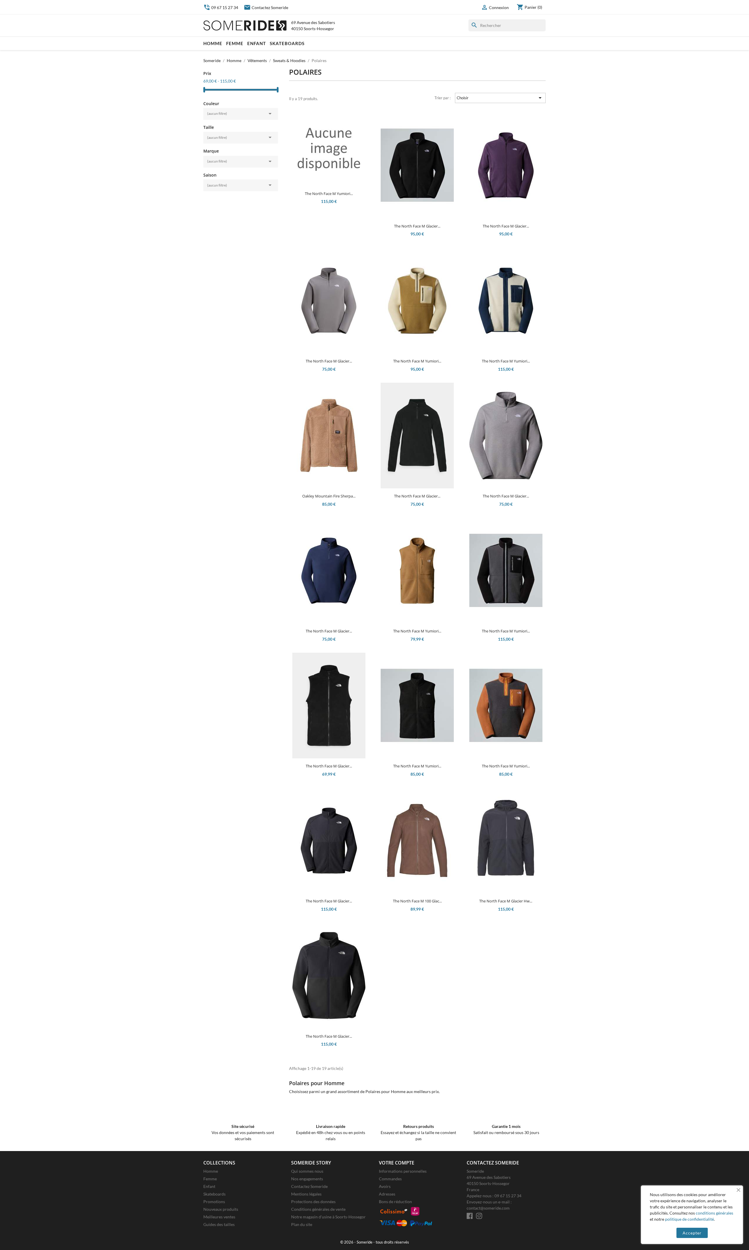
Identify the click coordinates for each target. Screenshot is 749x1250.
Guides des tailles (219, 1224)
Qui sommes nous (307, 1171)
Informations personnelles (403, 1171)
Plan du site (301, 1224)
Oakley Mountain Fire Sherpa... (328, 496)
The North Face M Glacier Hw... (505, 901)
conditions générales (714, 1212)
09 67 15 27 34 (220, 7)
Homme (212, 43)
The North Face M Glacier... (417, 226)
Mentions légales (306, 1193)
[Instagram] (479, 1215)
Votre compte (396, 1163)
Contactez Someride (266, 7)
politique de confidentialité (689, 1219)
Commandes (390, 1178)
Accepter (692, 1232)
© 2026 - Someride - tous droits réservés (374, 1242)
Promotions (214, 1201)
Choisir (500, 97)
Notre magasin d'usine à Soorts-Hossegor (328, 1216)
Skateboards (287, 43)
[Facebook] (470, 1215)
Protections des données (313, 1201)
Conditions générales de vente (318, 1209)
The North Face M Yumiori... (329, 193)
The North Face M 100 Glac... (417, 901)
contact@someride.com (488, 1207)
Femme (234, 43)
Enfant (256, 43)
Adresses (387, 1193)
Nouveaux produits (220, 1209)
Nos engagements (307, 1178)
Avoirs (385, 1186)
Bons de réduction (395, 1201)
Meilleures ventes (219, 1216)
